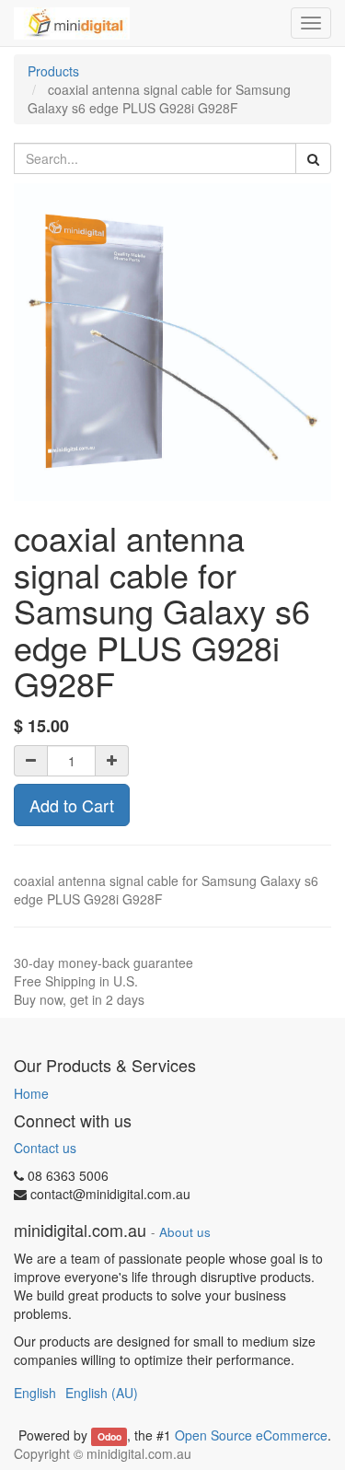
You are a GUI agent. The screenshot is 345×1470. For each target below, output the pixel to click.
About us (185, 1232)
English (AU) (101, 1392)
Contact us (45, 1147)
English (35, 1392)
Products (53, 71)
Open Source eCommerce (251, 1435)
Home (31, 1093)
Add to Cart (71, 805)
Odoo (109, 1436)
